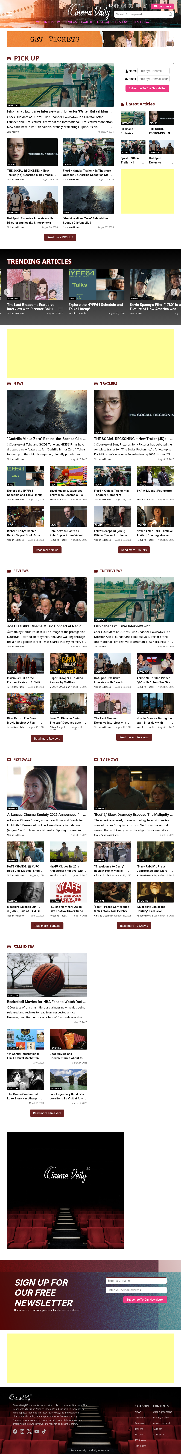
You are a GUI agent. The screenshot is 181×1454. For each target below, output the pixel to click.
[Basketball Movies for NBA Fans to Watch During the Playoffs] (47, 975)
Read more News (47, 550)
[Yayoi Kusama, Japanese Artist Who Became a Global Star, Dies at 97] (68, 476)
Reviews (71, 22)
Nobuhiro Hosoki (15, 179)
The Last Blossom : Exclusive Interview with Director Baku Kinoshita (110, 723)
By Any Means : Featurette (154, 490)
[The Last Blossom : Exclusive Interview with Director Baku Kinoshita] (112, 703)
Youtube (138, 6)
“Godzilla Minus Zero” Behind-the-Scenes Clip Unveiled (85, 220)
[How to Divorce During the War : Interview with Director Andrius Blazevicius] (155, 703)
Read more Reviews (47, 738)
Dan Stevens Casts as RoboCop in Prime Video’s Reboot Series (67, 535)
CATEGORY (142, 1406)
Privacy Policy (161, 1417)
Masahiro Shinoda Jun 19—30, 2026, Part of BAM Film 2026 (25, 911)
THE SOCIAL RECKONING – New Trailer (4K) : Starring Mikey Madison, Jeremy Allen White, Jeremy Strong (32, 175)
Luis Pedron (13, 131)
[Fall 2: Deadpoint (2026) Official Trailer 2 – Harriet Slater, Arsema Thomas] (112, 516)
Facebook (116, 6)
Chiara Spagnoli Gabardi (57, 728)
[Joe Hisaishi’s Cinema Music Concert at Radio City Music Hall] (47, 599)
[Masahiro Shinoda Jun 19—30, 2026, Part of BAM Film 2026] (25, 892)
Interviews (52, 22)
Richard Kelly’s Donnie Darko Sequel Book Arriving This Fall (25, 535)
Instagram (123, 6)
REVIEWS (21, 570)
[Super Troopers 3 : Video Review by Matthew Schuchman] (68, 663)
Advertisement (161, 1423)
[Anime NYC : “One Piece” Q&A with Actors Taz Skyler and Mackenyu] (155, 663)
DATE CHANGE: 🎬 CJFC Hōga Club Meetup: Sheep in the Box (25, 871)
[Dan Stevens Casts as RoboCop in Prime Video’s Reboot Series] (68, 516)
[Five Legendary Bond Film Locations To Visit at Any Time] (68, 1079)
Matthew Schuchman (60, 686)
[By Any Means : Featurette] (155, 476)
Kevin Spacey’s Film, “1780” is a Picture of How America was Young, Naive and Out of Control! (95, 309)
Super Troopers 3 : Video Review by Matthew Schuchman (66, 682)
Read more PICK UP (60, 237)
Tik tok (145, 6)
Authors (157, 1428)
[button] (174, 292)
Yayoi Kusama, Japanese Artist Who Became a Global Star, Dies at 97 (68, 495)
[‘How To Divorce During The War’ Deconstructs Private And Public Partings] (68, 703)
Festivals (104, 22)
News (36, 22)
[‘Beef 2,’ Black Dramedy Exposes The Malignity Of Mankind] (134, 788)
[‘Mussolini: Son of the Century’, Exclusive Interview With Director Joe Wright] (155, 892)
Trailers (87, 22)
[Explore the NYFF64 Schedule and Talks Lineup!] (35, 284)
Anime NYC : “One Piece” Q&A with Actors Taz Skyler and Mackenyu (155, 682)
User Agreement (162, 1411)
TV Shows (122, 22)
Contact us (159, 1434)
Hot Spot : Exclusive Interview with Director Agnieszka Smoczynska (30, 220)
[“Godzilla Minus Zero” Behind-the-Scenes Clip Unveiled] (88, 200)
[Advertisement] (147, 191)
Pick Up (11, 164)
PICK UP (26, 58)
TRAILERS (108, 383)
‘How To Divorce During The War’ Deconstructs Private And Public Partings (68, 723)
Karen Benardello (16, 686)
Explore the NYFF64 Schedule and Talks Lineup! (34, 307)
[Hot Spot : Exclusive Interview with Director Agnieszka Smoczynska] (32, 200)
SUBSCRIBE (164, 6)
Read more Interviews (134, 737)
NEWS (18, 383)
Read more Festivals (47, 926)
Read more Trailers (134, 550)
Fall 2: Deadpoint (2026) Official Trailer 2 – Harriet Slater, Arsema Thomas (111, 535)
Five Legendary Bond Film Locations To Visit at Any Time (67, 1098)
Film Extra (141, 22)
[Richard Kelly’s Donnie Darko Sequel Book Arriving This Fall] (25, 516)
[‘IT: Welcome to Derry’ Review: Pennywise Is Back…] (112, 851)
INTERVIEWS (111, 570)
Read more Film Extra (47, 1113)
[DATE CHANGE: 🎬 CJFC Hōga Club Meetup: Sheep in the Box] (25, 851)
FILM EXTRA (23, 946)
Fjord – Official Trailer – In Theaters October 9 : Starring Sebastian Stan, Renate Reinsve (87, 175)
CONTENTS (161, 1406)
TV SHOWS (109, 759)
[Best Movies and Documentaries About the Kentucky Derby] (68, 1039)
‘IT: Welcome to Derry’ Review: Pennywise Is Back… (109, 871)
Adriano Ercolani (102, 875)
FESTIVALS (22, 759)
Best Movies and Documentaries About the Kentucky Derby (67, 1058)
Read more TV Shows (134, 926)
